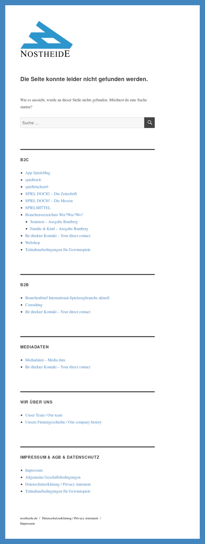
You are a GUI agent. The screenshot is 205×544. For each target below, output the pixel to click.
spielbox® (33, 179)
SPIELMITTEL (38, 207)
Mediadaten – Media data (45, 359)
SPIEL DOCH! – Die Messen (49, 200)
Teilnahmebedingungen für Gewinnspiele (57, 249)
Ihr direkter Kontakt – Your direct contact (57, 235)
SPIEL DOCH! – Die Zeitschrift (51, 193)
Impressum (33, 470)
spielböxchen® (36, 186)
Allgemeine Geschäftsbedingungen (52, 477)
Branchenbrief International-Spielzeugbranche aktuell (67, 297)
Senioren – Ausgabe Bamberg (54, 221)
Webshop (32, 242)
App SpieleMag (37, 172)
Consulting (33, 304)
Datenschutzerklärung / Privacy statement (57, 484)
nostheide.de (29, 518)
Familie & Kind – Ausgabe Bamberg (59, 228)
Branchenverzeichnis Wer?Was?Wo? (54, 214)
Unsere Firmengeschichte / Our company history (63, 421)
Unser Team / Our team (43, 414)
